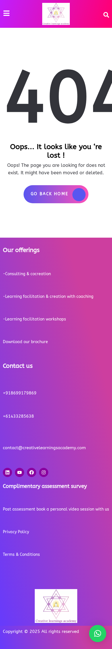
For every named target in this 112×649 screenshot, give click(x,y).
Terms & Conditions (21, 554)
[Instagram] (43, 472)
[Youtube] (19, 472)
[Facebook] (31, 472)
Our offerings (21, 250)
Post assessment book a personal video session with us (56, 509)
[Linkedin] (7, 472)
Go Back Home (50, 193)
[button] (97, 633)
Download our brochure (25, 341)
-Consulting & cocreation (27, 273)
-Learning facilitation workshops (34, 319)
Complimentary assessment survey (45, 486)
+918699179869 (19, 393)
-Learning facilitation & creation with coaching (48, 296)
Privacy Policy (16, 531)
